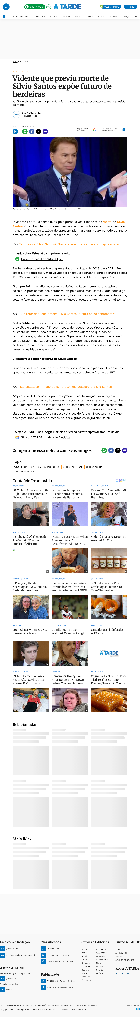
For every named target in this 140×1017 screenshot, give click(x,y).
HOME (15, 62)
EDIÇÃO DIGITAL (130, 17)
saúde (84, 960)
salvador (85, 977)
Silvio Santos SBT (94, 467)
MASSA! (118, 956)
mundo (99, 966)
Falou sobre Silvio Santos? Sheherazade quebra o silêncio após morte (69, 244)
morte (107, 222)
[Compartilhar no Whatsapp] (25, 131)
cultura (85, 970)
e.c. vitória (101, 953)
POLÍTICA (53, 17)
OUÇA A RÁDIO (36, 7)
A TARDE (119, 949)
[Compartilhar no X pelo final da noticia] (118, 450)
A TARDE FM (121, 953)
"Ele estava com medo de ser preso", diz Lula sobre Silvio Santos (65, 386)
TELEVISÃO (24, 62)
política (99, 973)
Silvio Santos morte (72, 467)
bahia (84, 953)
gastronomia (102, 960)
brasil (84, 956)
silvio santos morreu (48, 467)
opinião (99, 970)
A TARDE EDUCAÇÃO (124, 960)
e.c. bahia (101, 949)
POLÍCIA (101, 17)
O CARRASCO (114, 17)
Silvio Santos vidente (24, 472)
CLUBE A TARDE (111, 7)
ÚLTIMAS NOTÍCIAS (20, 17)
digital (84, 973)
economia (86, 980)
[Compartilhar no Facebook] (31, 131)
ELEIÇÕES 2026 (39, 17)
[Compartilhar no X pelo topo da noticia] (38, 131)
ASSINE (130, 7)
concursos (86, 966)
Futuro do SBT (20, 467)
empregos (100, 956)
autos (84, 949)
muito (98, 963)
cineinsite (86, 963)
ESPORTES (66, 17)
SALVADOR (79, 17)
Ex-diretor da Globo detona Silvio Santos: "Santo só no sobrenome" (67, 314)
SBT (32, 467)
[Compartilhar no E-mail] (45, 131)
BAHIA (90, 17)
